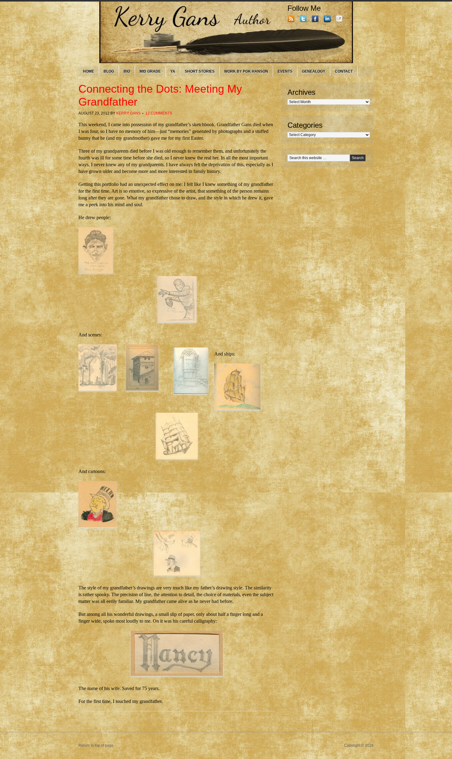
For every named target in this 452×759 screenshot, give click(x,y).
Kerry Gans (128, 113)
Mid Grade (150, 71)
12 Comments (158, 113)
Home (88, 71)
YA (172, 71)
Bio (127, 71)
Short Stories (200, 71)
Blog (109, 71)
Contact (344, 71)
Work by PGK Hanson (246, 71)
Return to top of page (95, 745)
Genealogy (313, 71)
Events (285, 71)
